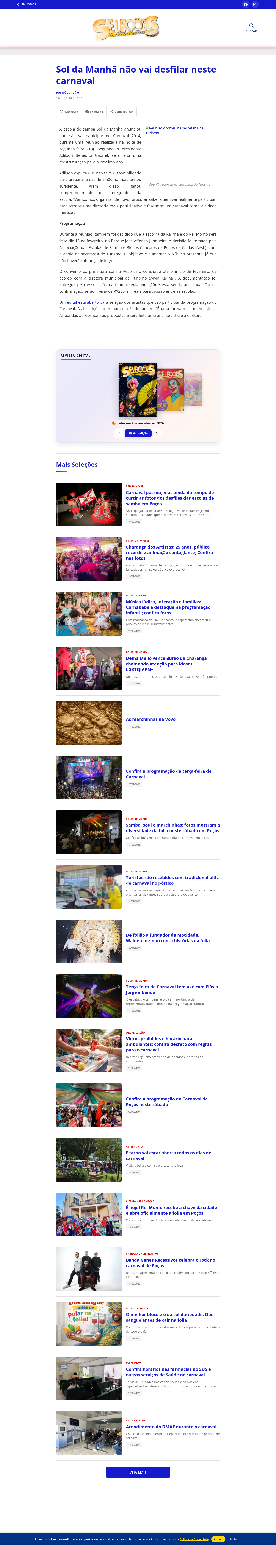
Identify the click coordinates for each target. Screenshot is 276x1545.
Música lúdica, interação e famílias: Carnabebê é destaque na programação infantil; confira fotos (168, 607)
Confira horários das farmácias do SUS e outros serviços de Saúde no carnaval (168, 1372)
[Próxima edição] (157, 433)
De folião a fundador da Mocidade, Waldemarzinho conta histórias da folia (168, 937)
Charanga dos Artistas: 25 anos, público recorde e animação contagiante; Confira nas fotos (169, 552)
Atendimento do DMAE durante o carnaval (171, 1427)
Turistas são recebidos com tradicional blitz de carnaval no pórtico (172, 880)
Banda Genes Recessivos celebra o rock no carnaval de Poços (170, 1262)
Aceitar (218, 1539)
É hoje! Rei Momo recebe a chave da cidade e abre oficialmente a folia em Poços (171, 1210)
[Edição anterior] (119, 433)
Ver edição (138, 433)
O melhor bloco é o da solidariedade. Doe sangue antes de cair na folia (169, 1317)
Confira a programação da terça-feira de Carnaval (169, 774)
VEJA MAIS (138, 1472)
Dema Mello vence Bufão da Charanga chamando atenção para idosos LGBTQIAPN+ (166, 663)
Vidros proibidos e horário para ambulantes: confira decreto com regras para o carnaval (169, 1044)
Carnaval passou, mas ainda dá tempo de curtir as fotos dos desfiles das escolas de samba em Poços (170, 498)
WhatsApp (71, 112)
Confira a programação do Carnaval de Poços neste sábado (167, 1101)
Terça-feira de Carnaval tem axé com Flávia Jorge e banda (172, 989)
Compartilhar (124, 111)
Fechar (234, 1539)
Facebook (96, 112)
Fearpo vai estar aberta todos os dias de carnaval (168, 1155)
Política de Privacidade (194, 1539)
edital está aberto (83, 302)
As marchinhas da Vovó (151, 719)
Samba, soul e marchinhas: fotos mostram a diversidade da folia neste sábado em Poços (173, 827)
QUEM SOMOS (26, 4)
